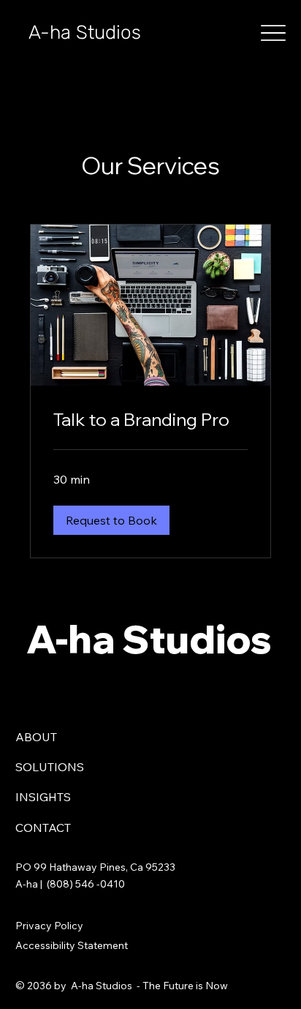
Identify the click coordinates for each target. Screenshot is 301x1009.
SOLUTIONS (49, 766)
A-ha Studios (84, 32)
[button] (111, 520)
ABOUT (36, 736)
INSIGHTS (43, 796)
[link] (150, 420)
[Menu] (273, 33)
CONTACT (43, 827)
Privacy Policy (49, 925)
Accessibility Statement (71, 945)
